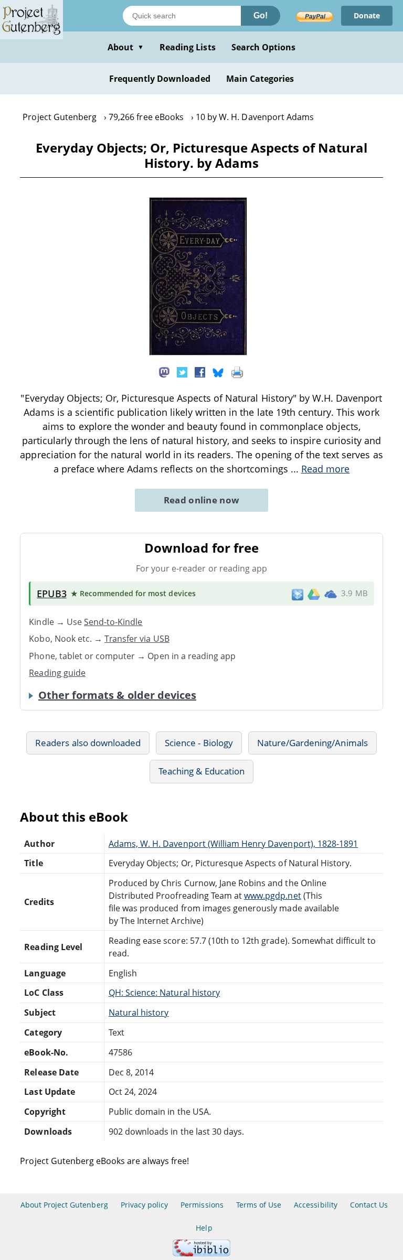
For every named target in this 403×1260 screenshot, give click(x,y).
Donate (367, 15)
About (126, 47)
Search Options (263, 47)
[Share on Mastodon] (164, 372)
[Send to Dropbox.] (297, 593)
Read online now (202, 500)
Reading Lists (188, 47)
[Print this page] (237, 372)
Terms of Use (258, 1205)
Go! (260, 15)
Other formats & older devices (117, 695)
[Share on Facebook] (200, 372)
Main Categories (260, 78)
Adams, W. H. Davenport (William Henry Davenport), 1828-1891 (233, 843)
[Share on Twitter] (182, 372)
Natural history (139, 1012)
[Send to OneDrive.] (330, 593)
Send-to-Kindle (113, 622)
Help (204, 1228)
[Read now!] (198, 352)
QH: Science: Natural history (164, 992)
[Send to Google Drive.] (313, 593)
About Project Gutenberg (64, 1205)
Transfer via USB (136, 638)
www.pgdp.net (272, 895)
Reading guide (57, 673)
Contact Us (369, 1205)
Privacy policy (144, 1205)
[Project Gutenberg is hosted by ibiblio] (201, 1253)
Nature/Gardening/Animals (312, 743)
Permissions (202, 1205)
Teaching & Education (201, 771)
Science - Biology (199, 743)
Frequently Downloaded (159, 78)
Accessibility (315, 1205)
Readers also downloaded (88, 743)
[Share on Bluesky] (218, 372)
